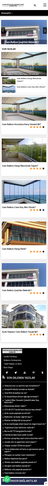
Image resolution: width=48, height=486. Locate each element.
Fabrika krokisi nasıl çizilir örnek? (18, 435)
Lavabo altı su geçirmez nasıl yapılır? (20, 442)
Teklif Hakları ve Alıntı (13, 364)
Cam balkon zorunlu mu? (15, 473)
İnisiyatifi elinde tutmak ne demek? (19, 389)
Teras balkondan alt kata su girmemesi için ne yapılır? (24, 450)
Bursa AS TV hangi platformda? (18, 431)
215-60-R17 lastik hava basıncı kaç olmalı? (23, 410)
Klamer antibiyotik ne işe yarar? (18, 420)
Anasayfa (6, 13)
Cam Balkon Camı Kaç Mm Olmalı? (31, 87)
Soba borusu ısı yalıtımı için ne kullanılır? (22, 386)
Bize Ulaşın (8, 367)
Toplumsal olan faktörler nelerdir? (19, 428)
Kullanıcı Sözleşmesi (12, 360)
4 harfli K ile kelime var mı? (15, 393)
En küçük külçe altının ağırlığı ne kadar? (21, 397)
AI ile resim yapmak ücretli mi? (17, 413)
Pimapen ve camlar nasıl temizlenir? (20, 455)
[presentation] (3, 30)
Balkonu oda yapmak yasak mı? (17, 469)
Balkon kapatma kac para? (15, 459)
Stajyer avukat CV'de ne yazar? (17, 446)
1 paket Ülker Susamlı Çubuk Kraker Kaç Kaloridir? (21, 401)
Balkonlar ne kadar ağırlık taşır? (18, 417)
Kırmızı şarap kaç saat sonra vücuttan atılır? (24, 438)
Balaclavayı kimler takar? (15, 406)
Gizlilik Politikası (10, 357)
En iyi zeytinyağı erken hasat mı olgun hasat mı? (25, 424)
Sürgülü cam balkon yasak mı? (17, 466)
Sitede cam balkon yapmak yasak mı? (20, 462)
